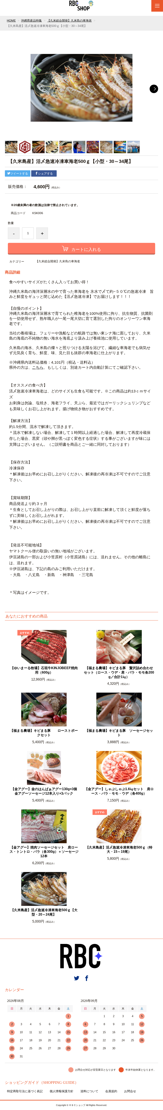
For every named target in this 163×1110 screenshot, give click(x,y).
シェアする (45, 173)
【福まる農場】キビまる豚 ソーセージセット (119, 733)
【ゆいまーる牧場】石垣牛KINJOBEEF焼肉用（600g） (44, 670)
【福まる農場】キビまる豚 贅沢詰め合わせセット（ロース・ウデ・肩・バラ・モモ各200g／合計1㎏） (119, 672)
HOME (11, 20)
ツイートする (19, 173)
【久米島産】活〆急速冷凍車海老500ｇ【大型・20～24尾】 (44, 912)
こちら (38, 367)
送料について (89, 1091)
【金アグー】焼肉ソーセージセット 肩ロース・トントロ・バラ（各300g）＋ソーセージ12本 (44, 852)
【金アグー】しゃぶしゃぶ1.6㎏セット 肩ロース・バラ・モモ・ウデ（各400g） (119, 791)
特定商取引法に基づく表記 (25, 1091)
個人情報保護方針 (61, 1091)
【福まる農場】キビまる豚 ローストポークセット (44, 733)
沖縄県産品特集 (31, 20)
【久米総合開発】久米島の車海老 (69, 20)
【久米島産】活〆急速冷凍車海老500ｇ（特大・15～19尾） (119, 850)
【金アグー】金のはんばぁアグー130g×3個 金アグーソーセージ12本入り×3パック (45, 791)
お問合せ (130, 1091)
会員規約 (111, 1091)
